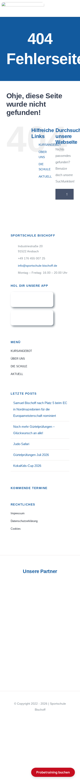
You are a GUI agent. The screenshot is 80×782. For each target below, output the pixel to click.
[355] (32, 293)
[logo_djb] (40, 605)
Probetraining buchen (53, 772)
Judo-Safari (21, 444)
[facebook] (33, 717)
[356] (32, 312)
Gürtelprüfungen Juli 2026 (31, 455)
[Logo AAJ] (40, 673)
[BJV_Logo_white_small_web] (40, 621)
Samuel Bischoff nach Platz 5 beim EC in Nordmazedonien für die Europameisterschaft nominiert (40, 409)
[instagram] (47, 717)
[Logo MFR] (40, 640)
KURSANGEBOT (50, 144)
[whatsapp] (26, 717)
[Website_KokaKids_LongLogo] (40, 661)
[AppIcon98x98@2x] (40, 582)
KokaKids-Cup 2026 (27, 465)
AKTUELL (45, 176)
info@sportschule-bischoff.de (37, 265)
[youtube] (40, 717)
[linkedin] (53, 717)
